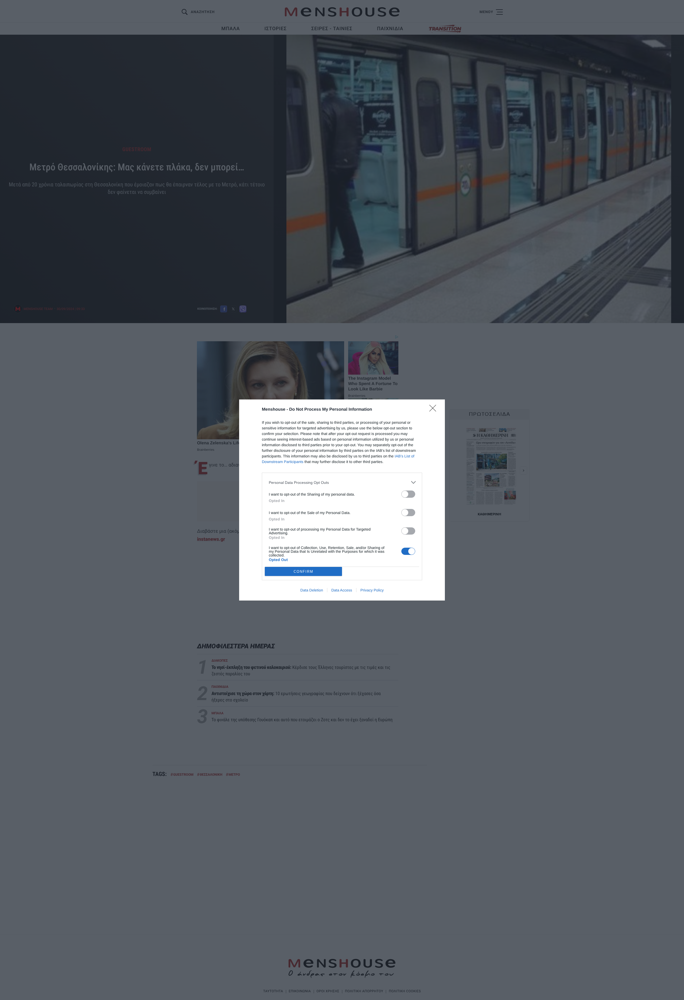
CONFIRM (303, 572)
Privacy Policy (372, 590)
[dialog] (342, 500)
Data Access (341, 590)
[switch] (408, 494)
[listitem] (342, 482)
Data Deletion (311, 590)
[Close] (434, 410)
